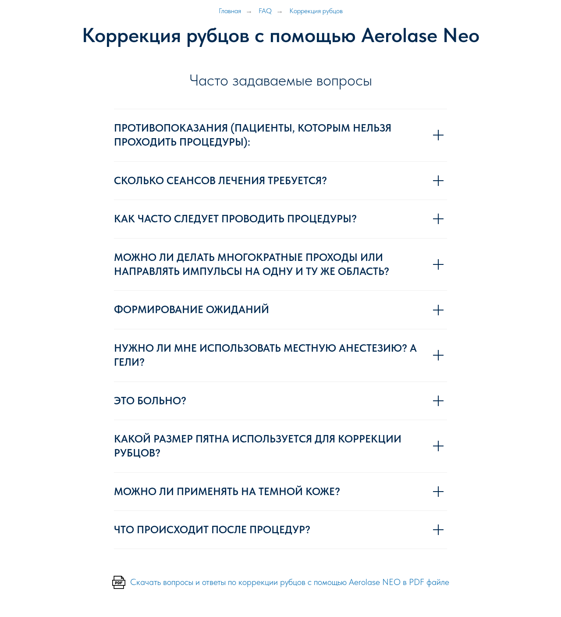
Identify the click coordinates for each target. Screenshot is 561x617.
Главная (230, 11)
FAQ (265, 11)
